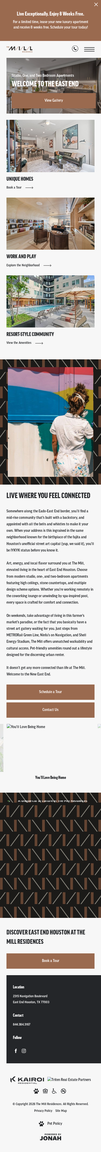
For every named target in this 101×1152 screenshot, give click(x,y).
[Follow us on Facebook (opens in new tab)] (15, 1051)
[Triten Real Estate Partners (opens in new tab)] (69, 1080)
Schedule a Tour (50, 692)
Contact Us (50, 710)
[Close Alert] (96, 6)
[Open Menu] (89, 49)
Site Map (61, 1111)
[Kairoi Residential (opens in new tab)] (27, 1080)
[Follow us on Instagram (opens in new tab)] (23, 1051)
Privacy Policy (43, 1111)
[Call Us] (75, 49)
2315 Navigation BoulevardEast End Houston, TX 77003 (31, 999)
